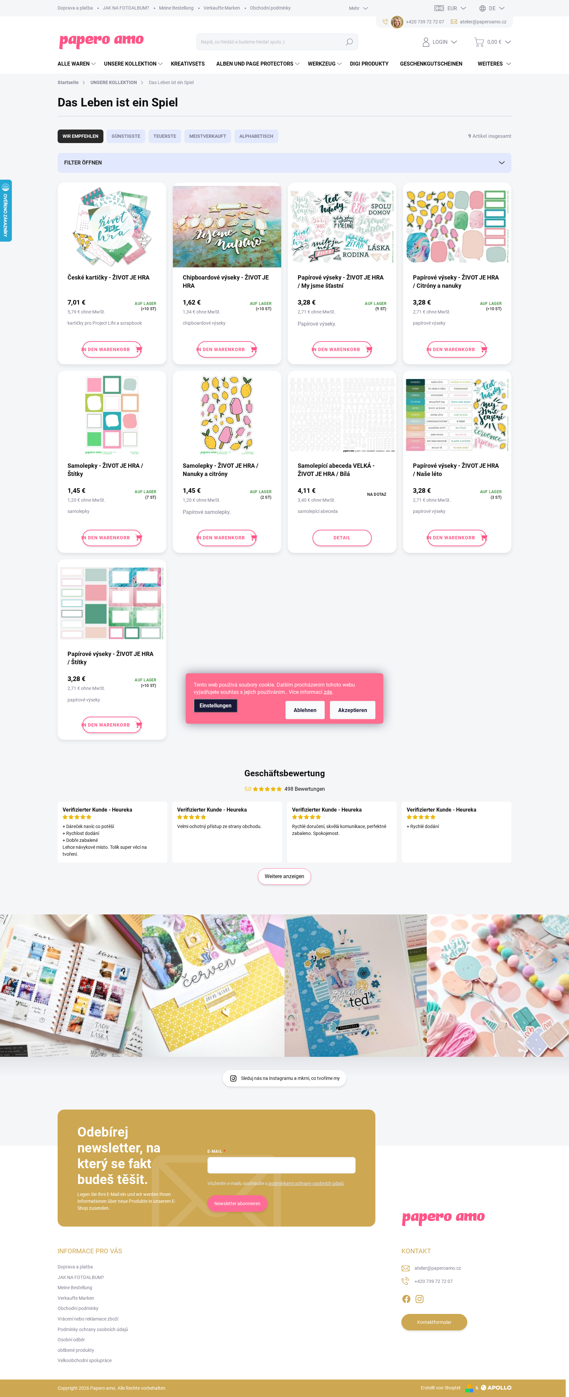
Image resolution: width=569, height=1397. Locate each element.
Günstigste (126, 136)
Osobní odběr (71, 1339)
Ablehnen (305, 710)
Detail (342, 537)
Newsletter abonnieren (237, 1203)
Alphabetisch (256, 136)
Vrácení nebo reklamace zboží (88, 1319)
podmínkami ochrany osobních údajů (306, 1183)
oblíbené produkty (76, 1350)
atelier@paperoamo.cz (438, 1268)
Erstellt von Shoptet (441, 1387)
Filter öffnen (83, 163)
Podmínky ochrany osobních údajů (93, 1329)
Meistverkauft (207, 136)
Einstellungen (215, 705)
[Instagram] (419, 1298)
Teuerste (164, 136)
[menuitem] (77, 64)
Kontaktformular (434, 1322)
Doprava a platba (75, 8)
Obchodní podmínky (270, 8)
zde (328, 692)
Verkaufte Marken (221, 8)
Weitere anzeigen (284, 876)
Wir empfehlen (80, 136)
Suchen (349, 42)
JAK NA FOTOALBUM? (126, 8)
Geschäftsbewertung (284, 773)
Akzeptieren (352, 710)
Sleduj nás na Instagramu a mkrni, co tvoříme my (290, 1078)
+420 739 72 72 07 (434, 1281)
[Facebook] (406, 1298)
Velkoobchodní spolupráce (85, 1360)
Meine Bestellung (176, 8)
